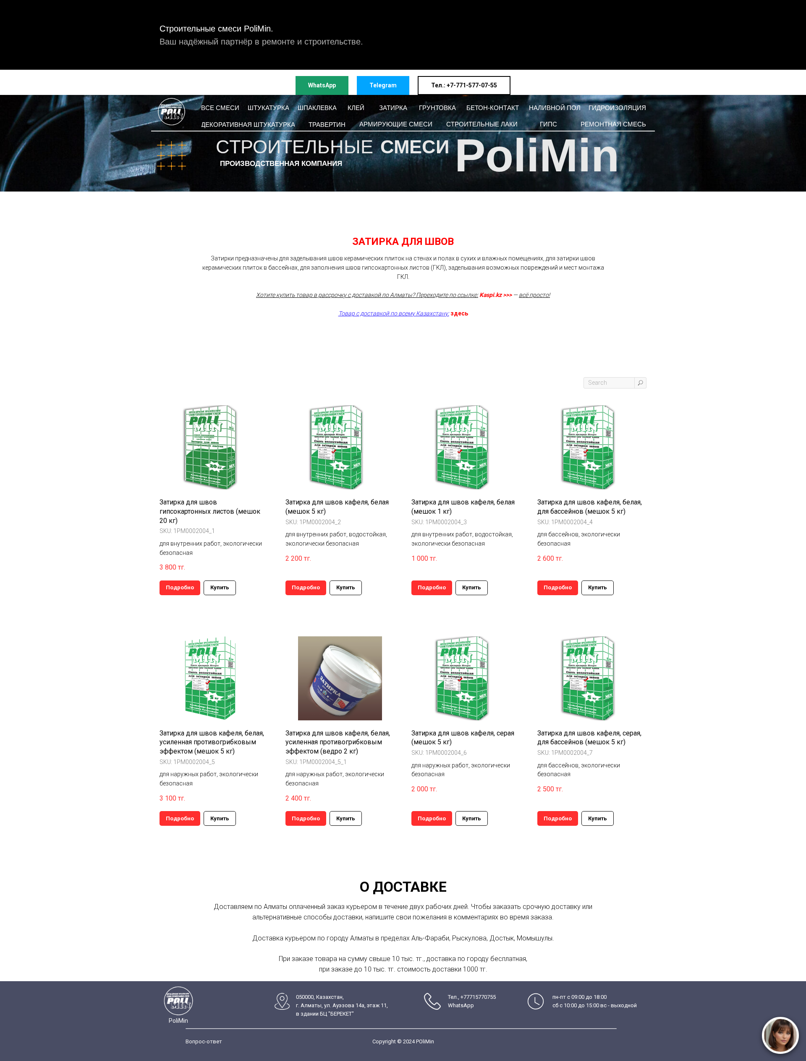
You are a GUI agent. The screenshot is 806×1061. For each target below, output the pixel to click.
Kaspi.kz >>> (495, 295)
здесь (459, 313)
